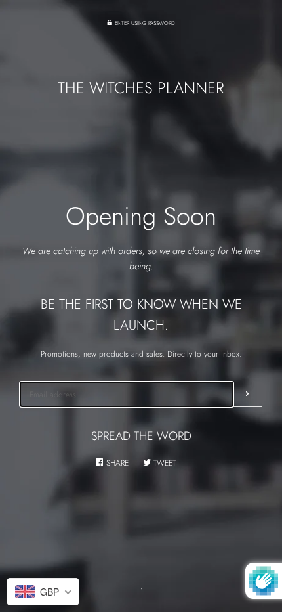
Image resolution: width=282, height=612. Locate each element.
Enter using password (143, 23)
